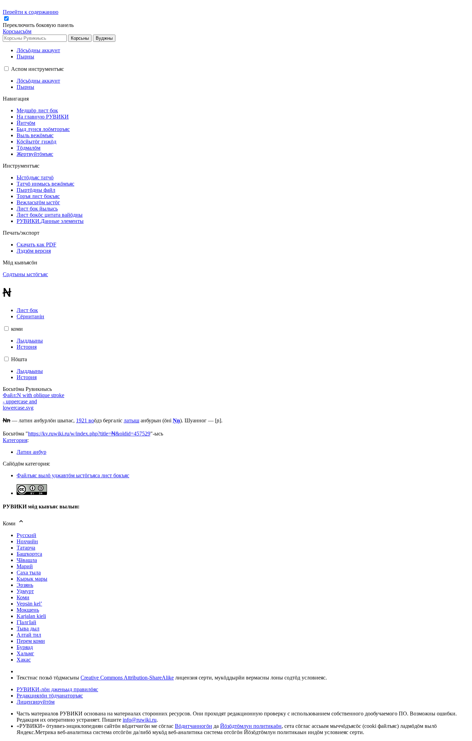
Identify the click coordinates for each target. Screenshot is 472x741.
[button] (39, 25)
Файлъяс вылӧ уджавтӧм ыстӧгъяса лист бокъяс (73, 475)
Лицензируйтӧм (36, 702)
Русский (26, 535)
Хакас (24, 660)
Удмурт (25, 591)
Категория (15, 440)
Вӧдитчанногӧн (193, 726)
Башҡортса (29, 554)
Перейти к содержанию (30, 12)
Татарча (26, 548)
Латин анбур (31, 452)
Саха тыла (29, 572)
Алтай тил (29, 635)
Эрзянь (25, 585)
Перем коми (31, 641)
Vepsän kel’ (29, 604)
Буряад (25, 647)
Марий (25, 566)
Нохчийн (27, 541)
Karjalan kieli (31, 616)
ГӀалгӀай (26, 622)
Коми (23, 597)
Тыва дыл (28, 628)
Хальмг (25, 653)
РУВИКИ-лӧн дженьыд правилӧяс (57, 689)
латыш (131, 420)
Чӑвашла (27, 560)
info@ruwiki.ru (140, 720)
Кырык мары (32, 579)
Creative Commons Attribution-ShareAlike (127, 678)
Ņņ (176, 420)
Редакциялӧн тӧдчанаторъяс (50, 695)
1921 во (85, 420)
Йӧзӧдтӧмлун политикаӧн (251, 726)
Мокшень (28, 610)
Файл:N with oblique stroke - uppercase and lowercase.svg (33, 401)
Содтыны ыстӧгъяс (25, 274)
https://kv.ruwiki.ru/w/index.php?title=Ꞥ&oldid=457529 (89, 434)
